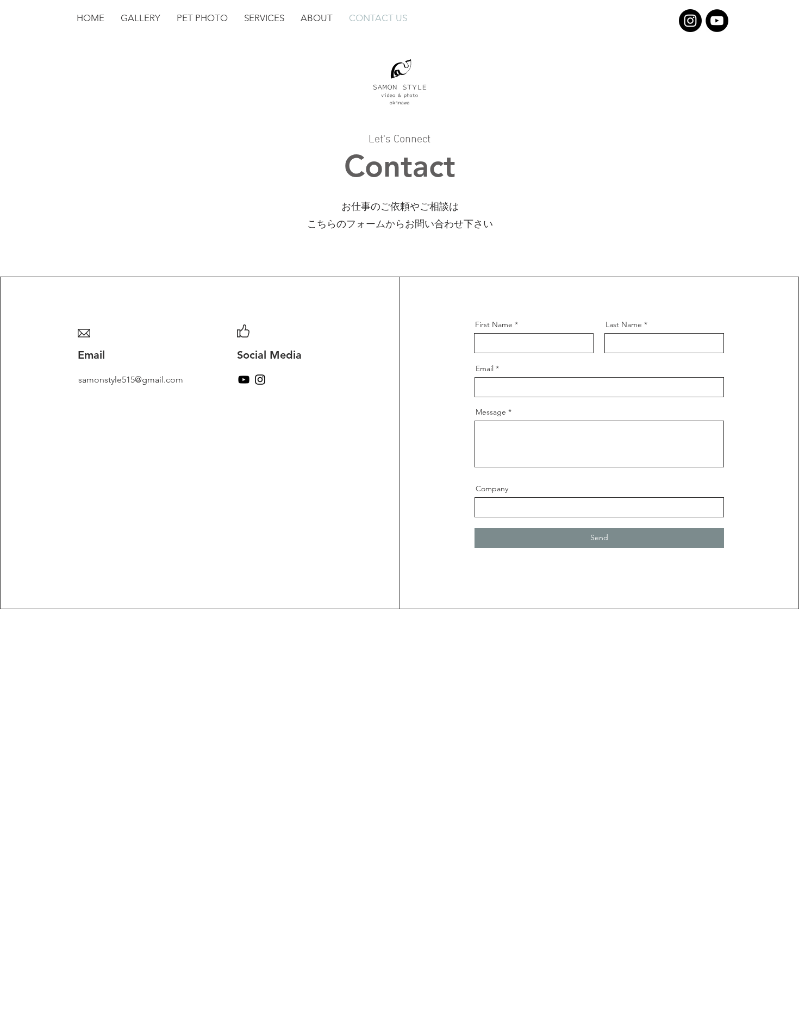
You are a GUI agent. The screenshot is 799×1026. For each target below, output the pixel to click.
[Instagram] (690, 20)
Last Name (624, 324)
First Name (494, 324)
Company (492, 488)
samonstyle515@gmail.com (130, 379)
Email (485, 368)
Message (491, 412)
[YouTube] (717, 20)
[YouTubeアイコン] (244, 379)
